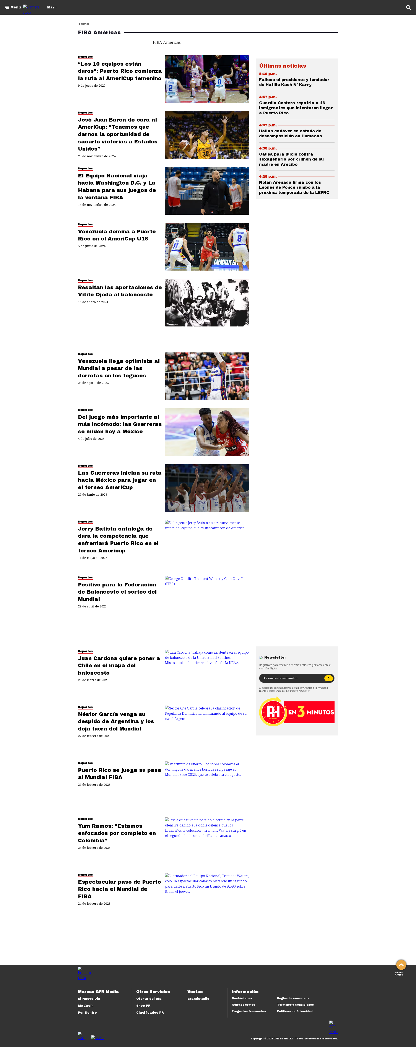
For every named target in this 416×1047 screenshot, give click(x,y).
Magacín (86, 1005)
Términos (297, 687)
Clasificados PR (150, 1012)
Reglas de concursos (293, 998)
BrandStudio (198, 998)
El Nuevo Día (89, 998)
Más (51, 7)
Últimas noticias (282, 66)
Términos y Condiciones (295, 1004)
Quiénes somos (243, 1004)
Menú (15, 7)
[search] (408, 7)
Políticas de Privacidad (295, 1011)
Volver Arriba (399, 973)
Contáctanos (242, 998)
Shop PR (143, 1005)
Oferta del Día (149, 998)
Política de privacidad (316, 687)
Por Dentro (87, 1012)
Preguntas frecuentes (249, 1011)
